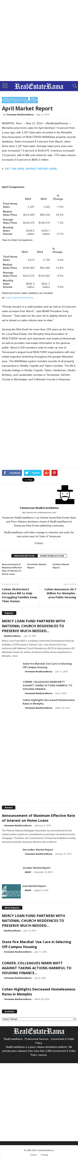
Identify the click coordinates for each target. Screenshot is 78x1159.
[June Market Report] (11, 891)
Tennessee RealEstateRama (20, 114)
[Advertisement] (39, 41)
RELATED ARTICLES (24, 555)
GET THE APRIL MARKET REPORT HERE (31, 168)
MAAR (28, 872)
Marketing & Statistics (15, 98)
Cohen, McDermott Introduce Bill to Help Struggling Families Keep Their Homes (19, 595)
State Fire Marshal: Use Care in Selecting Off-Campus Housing (47, 665)
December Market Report (38, 849)
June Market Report (34, 886)
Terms (33, 1154)
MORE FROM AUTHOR (52, 555)
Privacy (44, 1154)
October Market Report (37, 867)
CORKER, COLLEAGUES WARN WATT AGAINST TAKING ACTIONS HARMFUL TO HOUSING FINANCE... (47, 685)
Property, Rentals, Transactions (20, 102)
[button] (72, 86)
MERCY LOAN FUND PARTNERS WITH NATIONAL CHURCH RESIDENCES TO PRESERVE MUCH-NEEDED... (33, 626)
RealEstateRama (12, 635)
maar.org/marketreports (19, 297)
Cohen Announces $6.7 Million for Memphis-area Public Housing (60, 593)
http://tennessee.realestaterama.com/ (39, 512)
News (33, 98)
